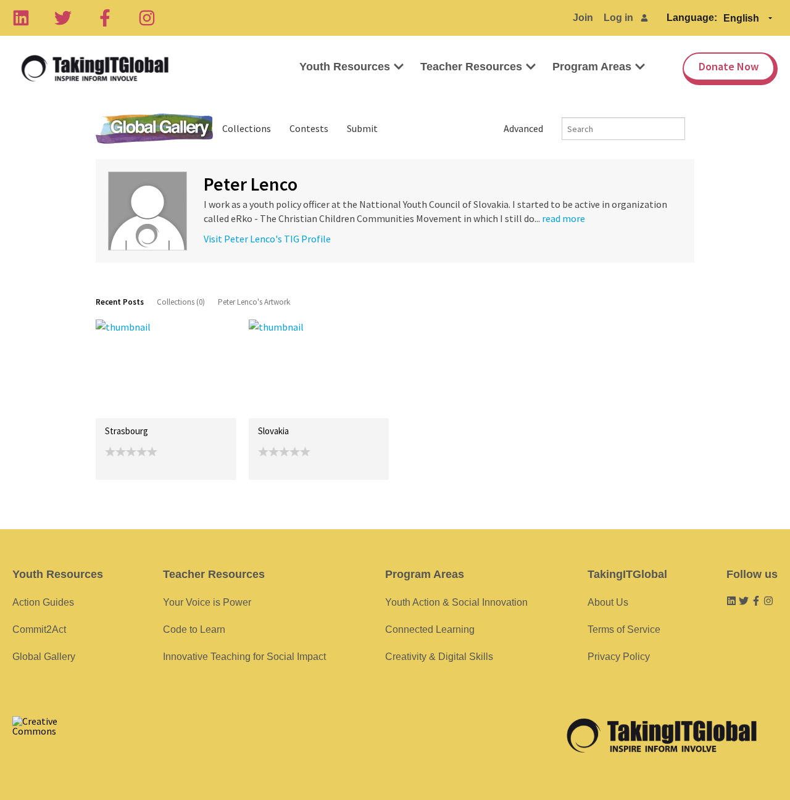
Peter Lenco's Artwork (254, 302)
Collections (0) (181, 302)
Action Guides (43, 602)
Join (583, 17)
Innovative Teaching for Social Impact (244, 656)
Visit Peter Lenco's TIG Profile (267, 239)
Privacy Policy (619, 656)
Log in (618, 17)
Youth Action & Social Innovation (456, 602)
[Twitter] (63, 18)
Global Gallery (154, 128)
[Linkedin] (21, 18)
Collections (246, 128)
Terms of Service (624, 629)
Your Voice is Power (207, 602)
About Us (608, 602)
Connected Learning (430, 629)
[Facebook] (105, 18)
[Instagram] (147, 18)
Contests (308, 128)
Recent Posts (120, 302)
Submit (362, 128)
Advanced (523, 128)
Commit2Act (39, 629)
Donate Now (729, 66)
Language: (692, 17)
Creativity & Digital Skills (439, 656)
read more (563, 218)
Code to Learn (194, 629)
